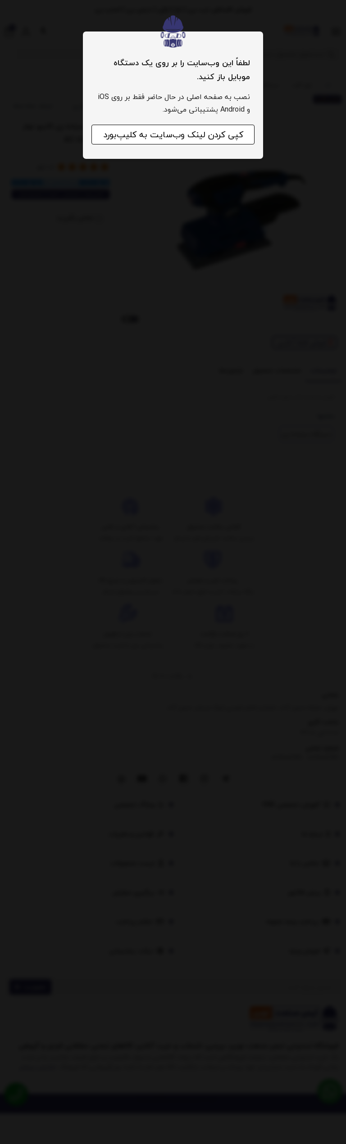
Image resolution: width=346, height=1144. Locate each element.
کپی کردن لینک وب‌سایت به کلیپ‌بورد (173, 134)
